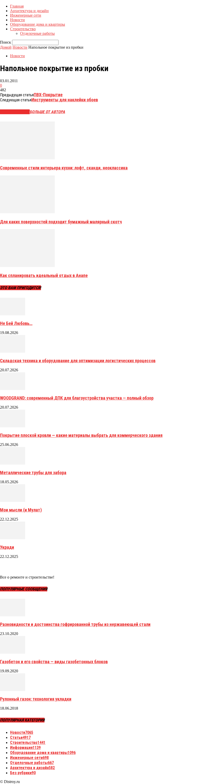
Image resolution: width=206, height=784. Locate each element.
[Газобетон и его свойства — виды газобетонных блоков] (12, 652)
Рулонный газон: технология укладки (35, 699)
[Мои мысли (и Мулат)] (12, 500)
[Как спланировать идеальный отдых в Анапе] (27, 265)
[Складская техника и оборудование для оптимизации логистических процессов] (12, 351)
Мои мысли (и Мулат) (21, 509)
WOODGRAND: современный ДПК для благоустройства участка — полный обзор (76, 398)
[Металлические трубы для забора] (12, 463)
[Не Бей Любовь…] (12, 314)
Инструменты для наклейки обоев (64, 99)
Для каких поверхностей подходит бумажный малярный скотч (61, 221)
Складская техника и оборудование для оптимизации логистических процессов (78, 360)
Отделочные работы (37, 33)
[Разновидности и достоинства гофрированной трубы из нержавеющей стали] (12, 615)
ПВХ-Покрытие (48, 94)
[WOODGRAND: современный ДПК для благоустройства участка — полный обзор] (12, 388)
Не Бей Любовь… (16, 323)
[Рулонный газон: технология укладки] (12, 689)
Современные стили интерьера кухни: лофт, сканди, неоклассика (64, 167)
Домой (6, 47)
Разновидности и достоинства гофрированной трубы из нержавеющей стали (75, 624)
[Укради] (12, 538)
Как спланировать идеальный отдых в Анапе (44, 275)
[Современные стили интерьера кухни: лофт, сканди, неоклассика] (27, 158)
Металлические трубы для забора (33, 472)
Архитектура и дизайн (29, 11)
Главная (17, 6)
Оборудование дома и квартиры (37, 24)
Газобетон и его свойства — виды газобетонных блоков (54, 661)
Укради (7, 547)
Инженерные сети (25, 15)
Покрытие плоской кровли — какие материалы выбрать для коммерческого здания (81, 435)
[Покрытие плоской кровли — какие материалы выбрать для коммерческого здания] (12, 426)
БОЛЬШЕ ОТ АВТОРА (47, 111)
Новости (17, 20)
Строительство (23, 29)
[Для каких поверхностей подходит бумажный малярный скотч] (27, 212)
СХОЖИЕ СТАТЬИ (15, 111)
